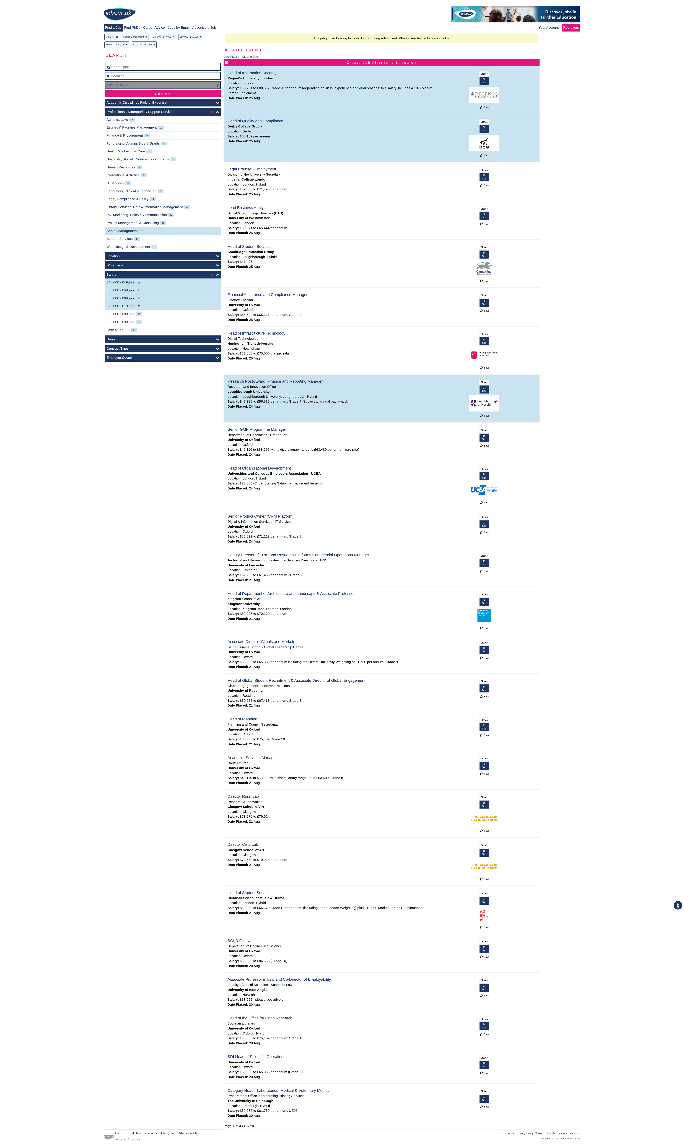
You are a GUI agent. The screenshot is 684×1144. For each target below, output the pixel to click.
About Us (120, 1139)
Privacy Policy (525, 1133)
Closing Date (250, 56)
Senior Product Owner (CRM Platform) (260, 516)
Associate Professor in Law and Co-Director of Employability (279, 979)
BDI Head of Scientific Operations (256, 1056)
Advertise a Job (204, 27)
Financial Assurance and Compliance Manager (267, 294)
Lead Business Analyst (247, 207)
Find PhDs (132, 27)
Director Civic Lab (242, 844)
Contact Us (134, 1139)
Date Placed (231, 56)
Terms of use (507, 1133)
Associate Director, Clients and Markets (261, 641)
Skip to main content (17, 4)
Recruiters (571, 27)
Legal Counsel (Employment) (252, 169)
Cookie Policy (543, 1133)
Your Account (548, 27)
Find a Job (113, 27)
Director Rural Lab (243, 796)
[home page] (120, 15)
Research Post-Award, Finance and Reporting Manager (275, 381)
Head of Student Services (249, 246)
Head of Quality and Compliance (255, 121)
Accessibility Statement (566, 1133)
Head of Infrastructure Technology (256, 333)
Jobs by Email (178, 27)
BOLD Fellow (238, 941)
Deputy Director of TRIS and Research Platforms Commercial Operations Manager (298, 555)
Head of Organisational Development (259, 468)
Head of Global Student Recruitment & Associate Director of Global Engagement (296, 680)
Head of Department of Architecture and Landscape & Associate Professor (291, 593)
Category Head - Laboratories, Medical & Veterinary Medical (278, 1090)
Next (250, 1126)
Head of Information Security (251, 73)
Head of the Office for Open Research (259, 1018)
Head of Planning (242, 719)
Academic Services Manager (252, 757)
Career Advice (154, 27)
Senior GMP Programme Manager (256, 429)
